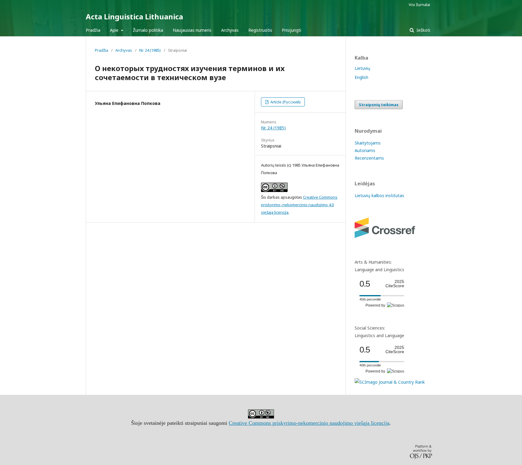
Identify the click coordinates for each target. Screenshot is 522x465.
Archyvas (230, 30)
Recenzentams (369, 158)
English (361, 77)
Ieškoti (422, 30)
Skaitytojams (368, 143)
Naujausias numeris (192, 30)
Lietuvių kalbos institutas (379, 195)
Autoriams (365, 150)
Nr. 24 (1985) (150, 50)
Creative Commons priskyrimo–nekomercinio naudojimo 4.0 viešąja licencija (299, 204)
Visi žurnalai (419, 4)
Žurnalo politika (148, 30)
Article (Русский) (285, 102)
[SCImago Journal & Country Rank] (390, 382)
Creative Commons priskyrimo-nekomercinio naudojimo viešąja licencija (309, 423)
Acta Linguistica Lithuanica (134, 16)
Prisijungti (291, 30)
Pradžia (93, 30)
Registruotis (260, 30)
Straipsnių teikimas (378, 104)
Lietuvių (362, 68)
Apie (115, 30)
